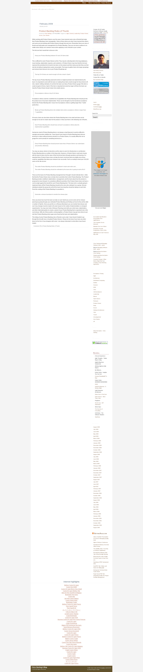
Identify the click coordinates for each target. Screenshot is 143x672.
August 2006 (96, 500)
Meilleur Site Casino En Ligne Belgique (71, 646)
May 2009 (95, 434)
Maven (95, 296)
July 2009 (95, 429)
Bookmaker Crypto (71, 602)
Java (94, 289)
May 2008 (95, 461)
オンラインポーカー (71, 661)
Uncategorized (97, 317)
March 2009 (96, 438)
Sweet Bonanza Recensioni (71, 627)
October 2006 (96, 495)
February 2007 (97, 488)
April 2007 (95, 486)
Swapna (95, 255)
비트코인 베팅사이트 (71, 612)
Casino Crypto (71, 654)
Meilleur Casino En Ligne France (71, 604)
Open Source (96, 298)
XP (94, 321)
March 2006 (96, 511)
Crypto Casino (71, 656)
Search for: (95, 113)
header (103, 667)
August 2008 (96, 454)
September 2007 (97, 477)
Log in (94, 102)
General (71, 33)
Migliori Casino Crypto (71, 638)
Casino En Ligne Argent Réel (71, 657)
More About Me (97, 72)
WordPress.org (97, 109)
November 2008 (97, 447)
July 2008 (95, 456)
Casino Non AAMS (71, 587)
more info (105, 32)
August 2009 (96, 427)
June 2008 (96, 459)
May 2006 (95, 507)
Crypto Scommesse (71, 623)
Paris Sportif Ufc (71, 608)
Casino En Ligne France (71, 635)
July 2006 (95, 502)
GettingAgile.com (100, 533)
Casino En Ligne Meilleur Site (71, 591)
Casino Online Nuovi (71, 659)
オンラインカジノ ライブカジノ (72, 610)
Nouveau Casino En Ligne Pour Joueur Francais (71, 619)
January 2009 (96, 443)
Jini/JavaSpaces (97, 292)
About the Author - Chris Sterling (99, 3)
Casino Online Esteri (71, 600)
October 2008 (96, 450)
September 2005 (97, 525)
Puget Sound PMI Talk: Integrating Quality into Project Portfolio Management (101, 575)
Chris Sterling (47, 33)
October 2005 (96, 523)
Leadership (77, 33)
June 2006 (96, 504)
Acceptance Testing (98, 273)
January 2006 (96, 516)
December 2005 (97, 518)
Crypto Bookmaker (71, 616)
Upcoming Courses (98, 70)
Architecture (96, 278)
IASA (94, 287)
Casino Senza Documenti (71, 631)
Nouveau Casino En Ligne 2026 (71, 648)
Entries (96, 104)
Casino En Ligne (71, 621)
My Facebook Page (98, 79)
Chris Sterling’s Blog (41, 6)
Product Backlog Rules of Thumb (54, 31)
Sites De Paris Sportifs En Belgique (72, 593)
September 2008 (97, 452)
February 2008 (97, 465)
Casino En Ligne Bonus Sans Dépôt (71, 589)
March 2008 (96, 463)
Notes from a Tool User (101, 394)
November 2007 (97, 472)
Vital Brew (97, 417)
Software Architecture (98, 310)
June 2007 (96, 484)
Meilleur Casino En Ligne (71, 585)
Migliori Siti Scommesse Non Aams (71, 625)
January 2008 (96, 468)
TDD (94, 312)
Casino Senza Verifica (71, 640)
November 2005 (97, 520)
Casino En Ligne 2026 (71, 617)
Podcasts (95, 301)
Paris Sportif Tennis (71, 606)
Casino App (71, 596)
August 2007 (96, 479)
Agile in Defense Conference (100, 542)
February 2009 (97, 440)
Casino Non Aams (71, 644)
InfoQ (96, 384)
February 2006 (97, 513)
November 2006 (97, 493)
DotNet (95, 282)
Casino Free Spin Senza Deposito (71, 642)
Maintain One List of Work (99, 226)
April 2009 (95, 436)
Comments (97, 106)
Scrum (40, 35)
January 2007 (96, 491)
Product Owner (84, 33)
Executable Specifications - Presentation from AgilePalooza (100, 218)
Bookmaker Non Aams (71, 594)
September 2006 (97, 498)
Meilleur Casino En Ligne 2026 (71, 629)
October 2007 (96, 475)
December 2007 (97, 470)
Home (84, 3)
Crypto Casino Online (71, 650)
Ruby (94, 305)
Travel (95, 314)
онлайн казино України (71, 614)
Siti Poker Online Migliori (71, 598)
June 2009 (96, 431)
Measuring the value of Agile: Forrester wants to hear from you (100, 558)
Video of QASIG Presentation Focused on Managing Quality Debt (101, 538)
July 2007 (95, 482)
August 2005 (96, 527)
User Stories (46, 35)
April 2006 (95, 509)
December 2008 (97, 445)
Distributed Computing (99, 280)
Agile (67, 33)
